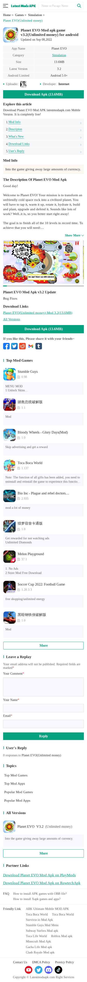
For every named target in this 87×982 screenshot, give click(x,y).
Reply (43, 736)
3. (15, 136)
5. (15, 151)
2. (14, 129)
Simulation (59, 55)
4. (17, 144)
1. (13, 122)
